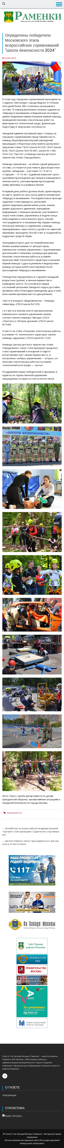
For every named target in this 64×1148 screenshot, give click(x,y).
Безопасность (14, 813)
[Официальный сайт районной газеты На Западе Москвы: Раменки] (32, 17)
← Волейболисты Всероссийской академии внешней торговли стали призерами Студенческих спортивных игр (30, 831)
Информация (9, 1095)
